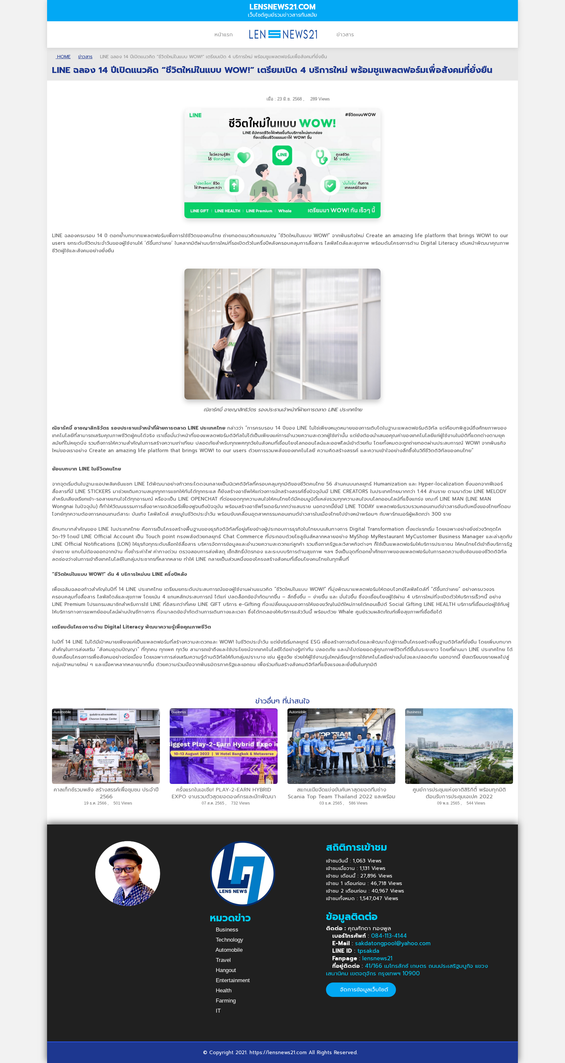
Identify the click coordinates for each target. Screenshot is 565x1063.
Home (63, 56)
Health (222, 990)
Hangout (225, 970)
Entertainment (232, 980)
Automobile (228, 950)
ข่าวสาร (345, 35)
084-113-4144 (389, 935)
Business (226, 930)
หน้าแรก (223, 35)
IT (217, 1011)
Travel (222, 960)
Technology (228, 940)
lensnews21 (377, 958)
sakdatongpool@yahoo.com (393, 943)
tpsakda (368, 951)
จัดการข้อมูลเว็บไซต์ (363, 989)
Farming (225, 1001)
